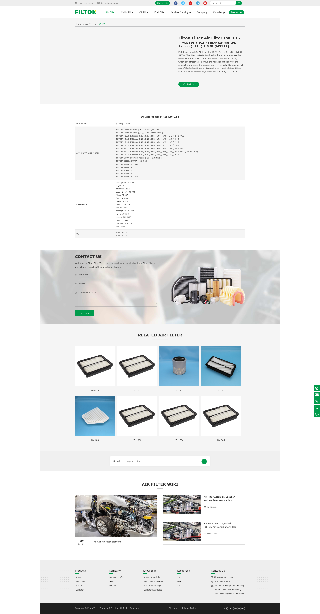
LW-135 (101, 24)
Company (202, 12)
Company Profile (116, 577)
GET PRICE (84, 313)
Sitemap (173, 608)
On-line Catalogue (181, 12)
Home (79, 24)
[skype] (317, 388)
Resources (236, 12)
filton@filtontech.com (109, 3)
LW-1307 (178, 390)
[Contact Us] (317, 414)
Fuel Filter (160, 12)
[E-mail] (317, 395)
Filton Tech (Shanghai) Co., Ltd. (103, 608)
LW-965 (221, 440)
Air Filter (111, 12)
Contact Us (162, 3)
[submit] (239, 3)
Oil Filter (144, 12)
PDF (178, 586)
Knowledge (219, 12)
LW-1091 (220, 390)
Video (179, 581)
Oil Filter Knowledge (152, 586)
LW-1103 (136, 390)
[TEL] (317, 401)
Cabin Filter (127, 12)
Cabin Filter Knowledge (153, 581)
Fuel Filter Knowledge (152, 590)
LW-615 (95, 390)
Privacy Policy (189, 608)
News (111, 581)
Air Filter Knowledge (152, 577)
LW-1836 (136, 440)
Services (112, 586)
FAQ (178, 577)
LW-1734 (178, 440)
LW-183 (95, 440)
